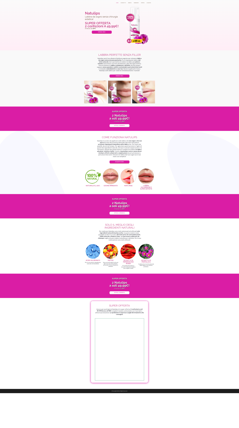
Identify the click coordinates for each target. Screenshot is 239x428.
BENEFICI (130, 2)
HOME (117, 2)
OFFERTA (142, 2)
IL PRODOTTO (123, 2)
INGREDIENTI (136, 2)
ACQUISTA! (149, 2)
